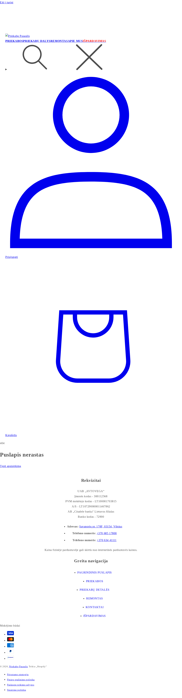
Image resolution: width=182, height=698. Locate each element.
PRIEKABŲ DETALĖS (94, 589)
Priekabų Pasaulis (18, 666)
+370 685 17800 (107, 533)
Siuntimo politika (16, 690)
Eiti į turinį (6, 2)
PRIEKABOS (94, 581)
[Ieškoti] (91, 58)
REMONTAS (94, 598)
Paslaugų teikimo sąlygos (20, 684)
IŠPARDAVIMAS (94, 615)
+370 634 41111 (106, 540)
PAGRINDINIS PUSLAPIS (94, 572)
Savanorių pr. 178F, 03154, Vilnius (100, 526)
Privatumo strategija (18, 674)
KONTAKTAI (94, 607)
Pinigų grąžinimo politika (21, 679)
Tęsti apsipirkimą (10, 466)
